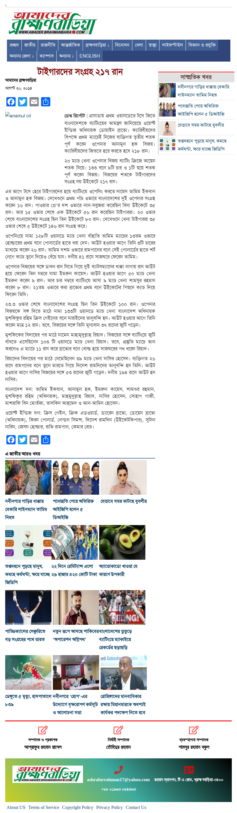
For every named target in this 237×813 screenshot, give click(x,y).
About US (16, 807)
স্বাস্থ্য (153, 45)
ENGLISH (89, 56)
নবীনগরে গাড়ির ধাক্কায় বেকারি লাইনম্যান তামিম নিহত (26, 509)
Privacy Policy (109, 807)
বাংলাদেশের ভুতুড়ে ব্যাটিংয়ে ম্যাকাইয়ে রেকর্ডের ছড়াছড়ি (115, 640)
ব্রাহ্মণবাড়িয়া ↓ (98, 45)
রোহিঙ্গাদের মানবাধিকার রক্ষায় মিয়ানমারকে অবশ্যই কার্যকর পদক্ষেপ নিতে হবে (123, 705)
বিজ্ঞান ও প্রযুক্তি (202, 45)
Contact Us (136, 807)
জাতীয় (29, 45)
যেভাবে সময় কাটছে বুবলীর (124, 501)
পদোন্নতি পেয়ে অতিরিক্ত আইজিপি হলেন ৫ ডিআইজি (73, 509)
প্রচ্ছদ (14, 45)
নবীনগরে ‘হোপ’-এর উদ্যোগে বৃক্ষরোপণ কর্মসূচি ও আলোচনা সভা (75, 705)
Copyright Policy (77, 807)
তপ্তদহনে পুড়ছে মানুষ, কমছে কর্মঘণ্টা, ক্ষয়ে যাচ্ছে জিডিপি (27, 574)
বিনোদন (122, 45)
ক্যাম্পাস (47, 56)
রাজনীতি (48, 45)
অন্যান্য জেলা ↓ (22, 56)
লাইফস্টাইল (172, 45)
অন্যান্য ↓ (66, 56)
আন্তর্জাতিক (70, 45)
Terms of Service (43, 807)
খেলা (139, 45)
